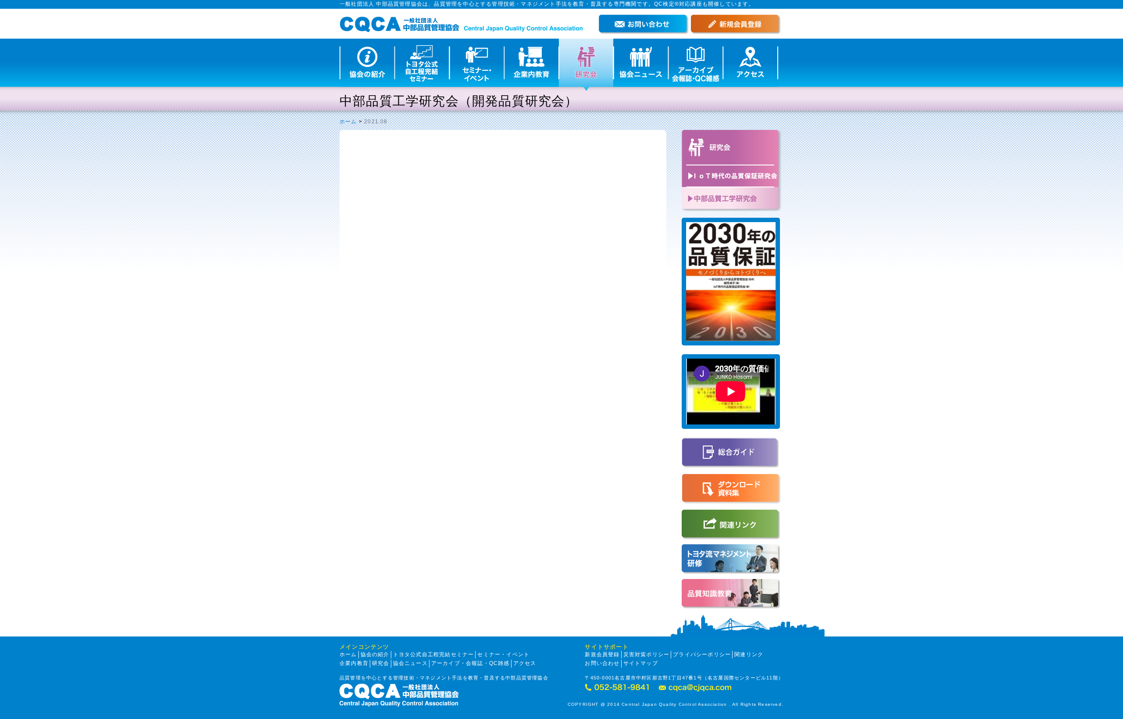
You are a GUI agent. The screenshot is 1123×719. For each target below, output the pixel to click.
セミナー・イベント (503, 654)
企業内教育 (354, 663)
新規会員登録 (602, 654)
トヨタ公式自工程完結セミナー (433, 654)
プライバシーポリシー (702, 654)
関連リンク (748, 654)
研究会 (381, 663)
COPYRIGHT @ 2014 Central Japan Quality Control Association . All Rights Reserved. (675, 704)
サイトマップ (640, 663)
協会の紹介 (375, 654)
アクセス (524, 663)
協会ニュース (410, 663)
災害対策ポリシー (646, 654)
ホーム (348, 122)
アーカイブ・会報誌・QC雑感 (470, 663)
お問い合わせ (602, 663)
